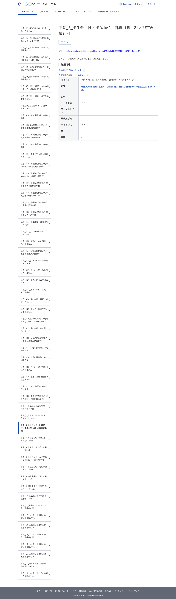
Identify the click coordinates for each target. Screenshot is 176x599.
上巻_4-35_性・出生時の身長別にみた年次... (34, 368)
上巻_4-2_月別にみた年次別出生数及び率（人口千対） (35, 39)
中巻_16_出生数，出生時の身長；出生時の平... (33, 555)
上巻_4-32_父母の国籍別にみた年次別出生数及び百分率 (34, 339)
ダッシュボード (120, 591)
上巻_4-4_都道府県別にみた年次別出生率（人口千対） (35, 58)
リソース (65, 42)
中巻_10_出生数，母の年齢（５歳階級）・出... (34, 497)
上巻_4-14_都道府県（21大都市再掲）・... (34, 155)
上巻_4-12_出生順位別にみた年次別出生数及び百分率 (34, 136)
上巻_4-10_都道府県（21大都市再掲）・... (34, 116)
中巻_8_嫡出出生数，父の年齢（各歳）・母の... (34, 477)
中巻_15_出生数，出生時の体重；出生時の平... (33, 545)
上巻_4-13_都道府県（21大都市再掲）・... (34, 145)
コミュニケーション (82, 12)
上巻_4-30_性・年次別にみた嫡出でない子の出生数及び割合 (34, 320)
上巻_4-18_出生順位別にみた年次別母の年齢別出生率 (34, 194)
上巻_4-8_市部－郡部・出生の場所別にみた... (35, 97)
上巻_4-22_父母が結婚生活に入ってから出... (34, 232)
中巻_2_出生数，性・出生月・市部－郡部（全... (34, 416)
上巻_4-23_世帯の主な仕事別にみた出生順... (34, 242)
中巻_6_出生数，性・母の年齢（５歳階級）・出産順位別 (34, 458)
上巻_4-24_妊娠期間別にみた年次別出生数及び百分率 (34, 252)
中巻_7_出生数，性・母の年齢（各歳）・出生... (34, 468)
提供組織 (44, 12)
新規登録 (151, 4)
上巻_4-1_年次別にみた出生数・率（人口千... (35, 29)
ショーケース (61, 12)
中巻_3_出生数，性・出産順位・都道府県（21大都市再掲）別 (34, 428)
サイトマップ (134, 591)
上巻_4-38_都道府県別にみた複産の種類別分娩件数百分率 (34, 397)
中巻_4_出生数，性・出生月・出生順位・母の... (34, 439)
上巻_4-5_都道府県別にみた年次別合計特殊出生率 (35, 68)
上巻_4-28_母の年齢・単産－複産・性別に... (34, 300)
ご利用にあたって (61, 591)
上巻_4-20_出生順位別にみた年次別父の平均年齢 (34, 213)
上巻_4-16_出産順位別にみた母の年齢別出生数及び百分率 (34, 174)
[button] (125, 4)
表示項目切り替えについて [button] (70, 70)
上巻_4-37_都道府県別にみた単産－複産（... (34, 387)
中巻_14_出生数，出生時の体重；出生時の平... (33, 535)
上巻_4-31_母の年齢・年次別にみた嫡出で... (34, 329)
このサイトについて (44, 591)
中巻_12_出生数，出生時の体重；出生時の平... (33, 516)
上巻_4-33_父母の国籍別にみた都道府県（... (34, 349)
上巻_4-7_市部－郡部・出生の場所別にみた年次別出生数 (35, 87)
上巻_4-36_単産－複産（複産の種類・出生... (34, 378)
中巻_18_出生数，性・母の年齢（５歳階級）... (34, 574)
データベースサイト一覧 (108, 12)
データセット (27, 12)
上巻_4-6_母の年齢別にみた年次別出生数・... (35, 78)
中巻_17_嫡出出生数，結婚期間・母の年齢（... (33, 565)
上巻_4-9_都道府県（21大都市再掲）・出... (34, 107)
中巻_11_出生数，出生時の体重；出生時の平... (33, 506)
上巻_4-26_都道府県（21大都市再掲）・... (34, 281)
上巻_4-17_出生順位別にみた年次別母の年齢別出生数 (34, 184)
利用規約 (82, 591)
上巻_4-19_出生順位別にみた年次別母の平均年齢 (34, 203)
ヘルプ (73, 591)
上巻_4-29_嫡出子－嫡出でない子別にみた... (34, 310)
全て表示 (86, 75)
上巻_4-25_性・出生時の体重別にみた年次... (34, 262)
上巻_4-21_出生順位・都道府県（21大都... (34, 223)
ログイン (138, 4)
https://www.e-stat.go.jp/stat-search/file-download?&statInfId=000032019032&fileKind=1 (100, 51)
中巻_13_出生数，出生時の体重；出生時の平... (33, 526)
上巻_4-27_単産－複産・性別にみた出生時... (34, 291)
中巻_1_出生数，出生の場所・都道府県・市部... (34, 407)
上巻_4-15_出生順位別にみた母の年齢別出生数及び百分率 (34, 165)
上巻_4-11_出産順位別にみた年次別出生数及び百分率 (34, 126)
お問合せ (108, 591)
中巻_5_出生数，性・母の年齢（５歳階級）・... (34, 448)
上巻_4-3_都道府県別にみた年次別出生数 (35, 48)
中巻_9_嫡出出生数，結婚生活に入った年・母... (34, 487)
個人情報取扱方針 (95, 591)
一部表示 (79, 75)
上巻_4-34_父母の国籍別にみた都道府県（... (34, 358)
